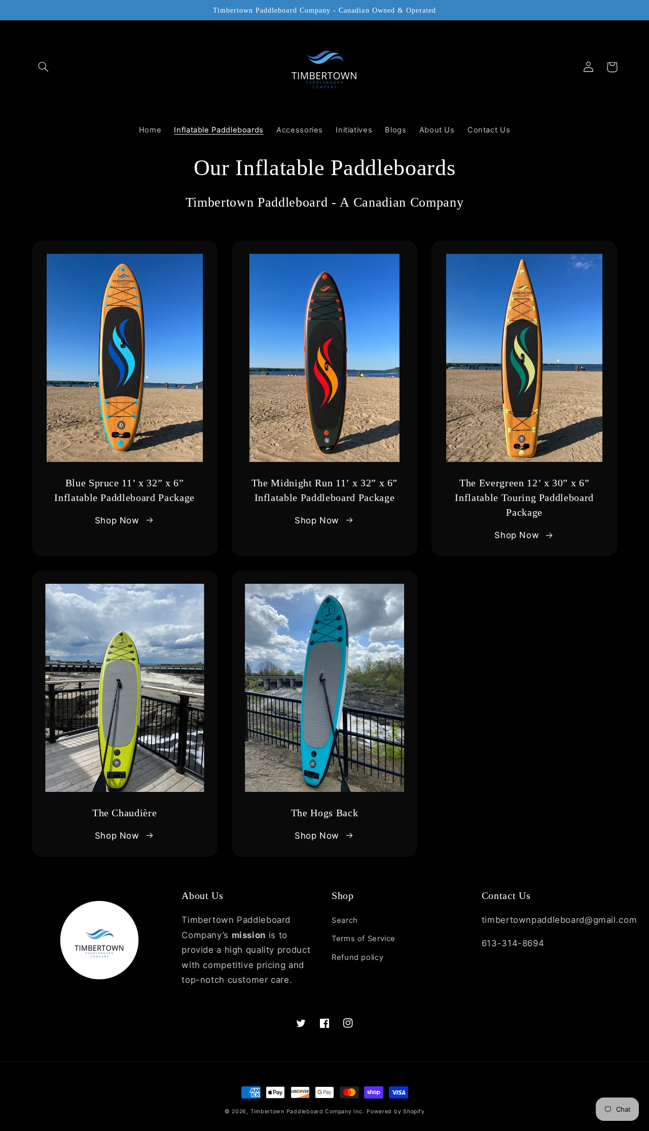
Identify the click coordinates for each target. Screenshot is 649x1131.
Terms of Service (363, 938)
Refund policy (357, 957)
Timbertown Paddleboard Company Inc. (307, 1111)
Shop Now (117, 520)
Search (345, 920)
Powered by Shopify (395, 1111)
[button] (43, 67)
